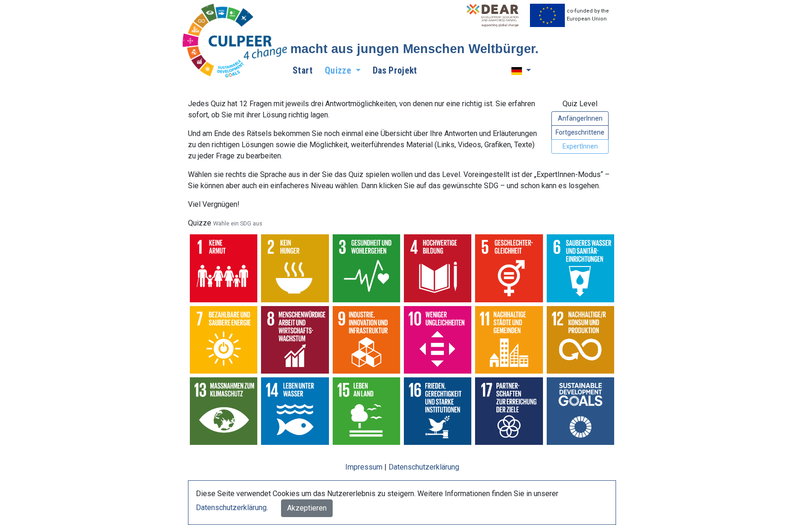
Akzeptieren (307, 508)
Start (303, 70)
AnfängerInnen (580, 118)
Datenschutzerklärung (424, 467)
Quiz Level (580, 103)
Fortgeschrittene (580, 132)
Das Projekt (395, 70)
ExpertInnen (580, 146)
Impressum (363, 467)
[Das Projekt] (235, 41)
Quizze (225, 222)
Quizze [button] (339, 70)
